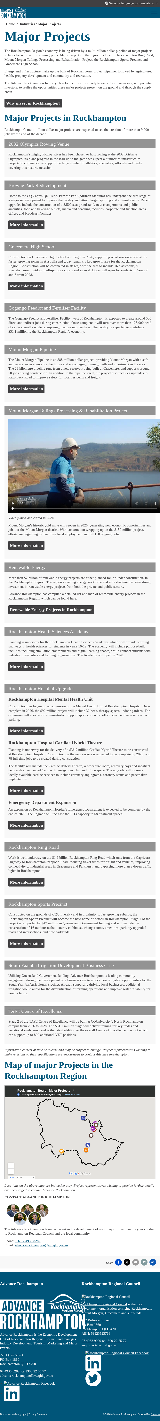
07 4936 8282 (10, 1371)
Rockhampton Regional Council (104, 1304)
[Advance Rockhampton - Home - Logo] (13, 12)
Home (10, 24)
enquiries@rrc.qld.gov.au (99, 1345)
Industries (27, 24)
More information (26, 224)
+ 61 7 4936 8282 (27, 1241)
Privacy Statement (38, 1414)
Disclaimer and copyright (13, 1414)
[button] (79, 143)
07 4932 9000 (91, 1341)
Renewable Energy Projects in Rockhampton (51, 609)
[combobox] (131, 3)
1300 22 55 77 (35, 1371)
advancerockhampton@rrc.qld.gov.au (41, 1245)
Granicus (155, 1414)
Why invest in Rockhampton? (33, 103)
